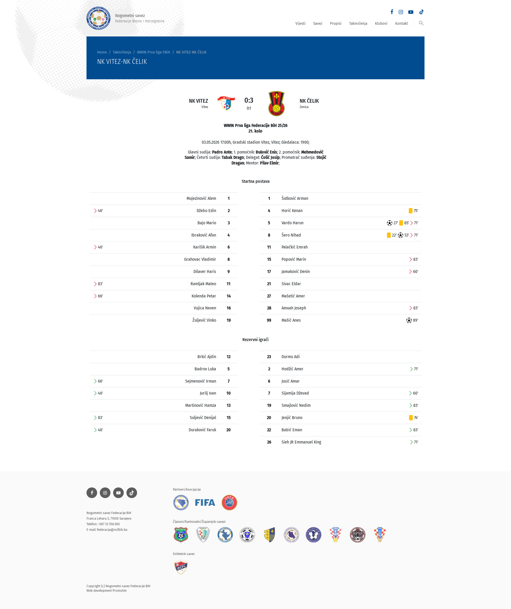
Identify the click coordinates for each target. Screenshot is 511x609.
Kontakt (401, 23)
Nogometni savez (139, 18)
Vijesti (300, 23)
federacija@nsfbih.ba (112, 530)
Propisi (335, 23)
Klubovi (381, 23)
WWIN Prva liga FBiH (153, 52)
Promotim (120, 591)
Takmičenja (358, 23)
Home (102, 52)
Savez (317, 23)
